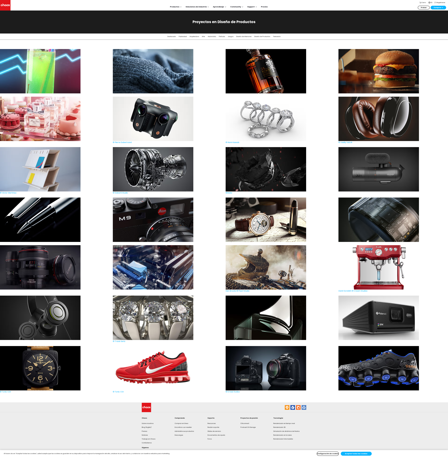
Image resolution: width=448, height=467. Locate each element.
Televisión (277, 36)
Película (222, 36)
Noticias (145, 435)
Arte (203, 36)
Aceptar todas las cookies (356, 454)
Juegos (230, 36)
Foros (210, 439)
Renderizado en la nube (282, 435)
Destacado (171, 36)
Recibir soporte (213, 427)
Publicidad (183, 36)
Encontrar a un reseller (183, 427)
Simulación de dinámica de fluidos (286, 431)
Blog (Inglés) (146, 427)
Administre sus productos (184, 431)
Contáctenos (147, 443)
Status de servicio (214, 431)
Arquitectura (194, 36)
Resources (212, 423)
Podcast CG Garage (248, 427)
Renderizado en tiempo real (284, 423)
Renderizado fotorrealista (283, 439)
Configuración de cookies (328, 454)
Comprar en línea (181, 423)
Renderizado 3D (279, 427)
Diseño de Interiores (244, 36)
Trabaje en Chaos (148, 439)
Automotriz (212, 36)
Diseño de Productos (262, 36)
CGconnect (244, 423)
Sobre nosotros (148, 423)
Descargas (179, 435)
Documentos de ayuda (216, 435)
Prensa (144, 431)
